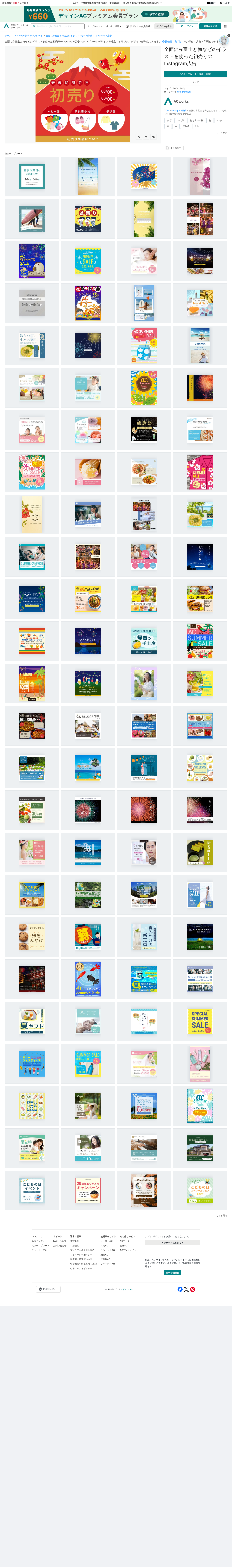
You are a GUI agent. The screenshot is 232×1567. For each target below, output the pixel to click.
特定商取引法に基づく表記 (83, 1263)
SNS (212, 3)
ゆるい (220, 120)
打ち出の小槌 (196, 120)
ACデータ (125, 1241)
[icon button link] (225, 26)
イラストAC (107, 1241)
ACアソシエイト (128, 1250)
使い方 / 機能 (112, 26)
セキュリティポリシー (81, 1268)
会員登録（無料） (172, 41)
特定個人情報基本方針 (81, 1259)
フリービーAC (108, 1263)
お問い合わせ (59, 1245)
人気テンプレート (40, 1245)
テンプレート (94, 26)
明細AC (123, 1245)
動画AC (104, 1254)
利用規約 (74, 1245)
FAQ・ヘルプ (59, 1241)
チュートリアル (39, 1250)
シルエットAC (108, 1250)
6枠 (197, 126)
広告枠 (186, 126)
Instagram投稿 (183, 91)
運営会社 (74, 1241)
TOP (166, 110)
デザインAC (127, 1289)
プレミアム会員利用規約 (82, 1250)
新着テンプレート (40, 1241)
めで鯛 (181, 120)
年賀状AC (105, 1259)
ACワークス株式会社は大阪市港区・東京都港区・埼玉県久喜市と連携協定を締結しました (118, 3)
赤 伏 (169, 120)
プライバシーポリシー (81, 1254)
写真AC (104, 1245)
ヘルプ (226, 3)
